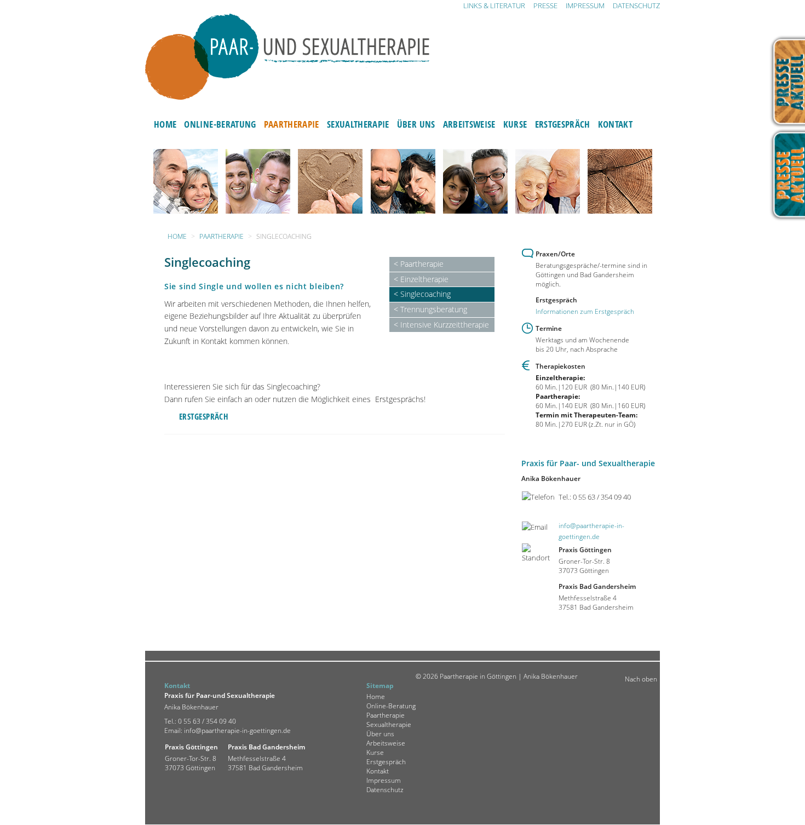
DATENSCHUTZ (636, 5)
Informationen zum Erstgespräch (585, 311)
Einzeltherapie (424, 279)
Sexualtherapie (358, 123)
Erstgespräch (562, 123)
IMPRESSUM (585, 5)
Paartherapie (291, 123)
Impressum (383, 780)
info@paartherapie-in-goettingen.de (237, 730)
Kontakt (615, 123)
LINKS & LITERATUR (494, 5)
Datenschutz (385, 789)
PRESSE (545, 5)
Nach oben (641, 679)
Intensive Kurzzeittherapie (444, 324)
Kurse (515, 123)
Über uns (416, 123)
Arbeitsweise (469, 123)
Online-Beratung (220, 123)
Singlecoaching (425, 294)
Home (165, 123)
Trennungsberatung (433, 309)
